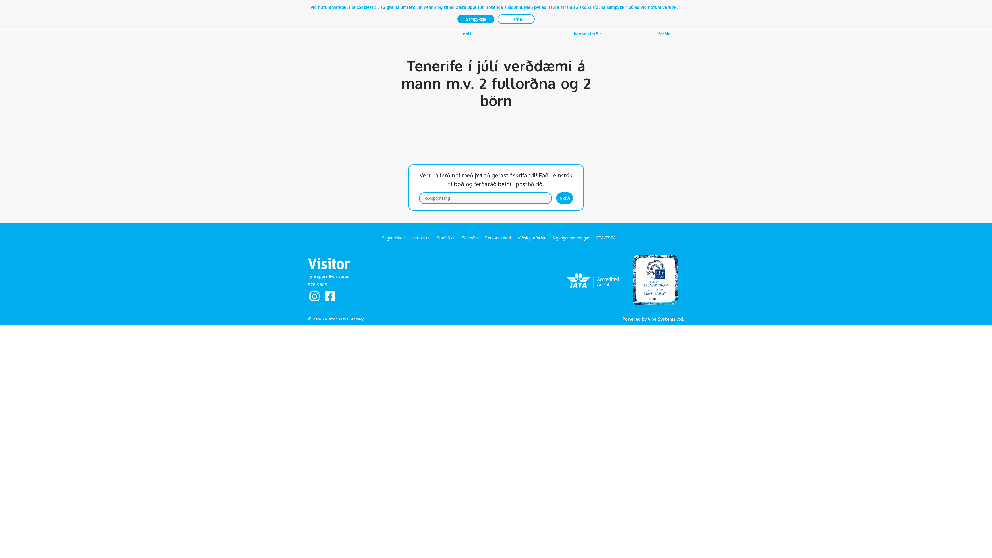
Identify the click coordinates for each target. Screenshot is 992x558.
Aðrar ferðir (664, 30)
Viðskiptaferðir (531, 238)
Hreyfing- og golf (467, 30)
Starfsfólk (446, 238)
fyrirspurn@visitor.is (328, 276)
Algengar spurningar (570, 238)
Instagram (314, 296)
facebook (330, 296)
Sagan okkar (393, 238)
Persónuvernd (498, 238)
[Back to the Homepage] (329, 264)
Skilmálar (470, 238)
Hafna (516, 19)
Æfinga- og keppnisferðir (587, 30)
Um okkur (421, 238)
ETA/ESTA (606, 238)
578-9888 (317, 285)
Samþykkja (476, 19)
